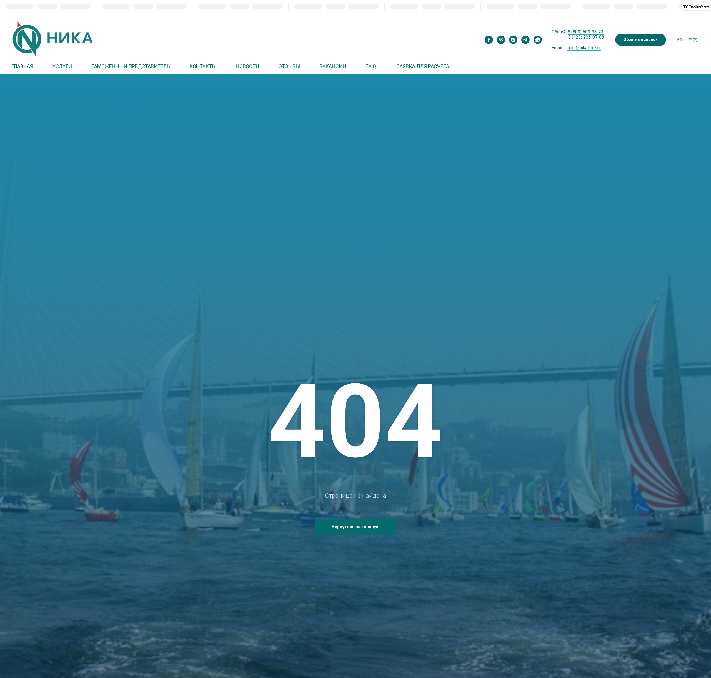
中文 (692, 39)
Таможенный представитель (130, 66)
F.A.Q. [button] (371, 66)
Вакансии (332, 66)
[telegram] (525, 40)
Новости (247, 66)
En (680, 40)
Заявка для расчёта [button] (423, 66)
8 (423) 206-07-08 (586, 37)
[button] (640, 40)
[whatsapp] (538, 40)
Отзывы (289, 66)
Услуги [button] (62, 66)
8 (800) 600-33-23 (586, 31)
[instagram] (513, 40)
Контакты (202, 66)
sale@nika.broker (584, 47)
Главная (22, 66)
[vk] (501, 40)
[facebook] (489, 40)
